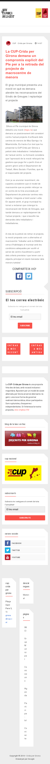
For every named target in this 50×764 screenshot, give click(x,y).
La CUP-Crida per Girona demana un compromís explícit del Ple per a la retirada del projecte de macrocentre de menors (25, 64)
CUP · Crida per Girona (22, 43)
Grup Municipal (25, 648)
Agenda (25, 692)
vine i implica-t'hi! (21, 410)
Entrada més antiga (37, 348)
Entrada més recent (13, 348)
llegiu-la (28, 129)
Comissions (25, 674)
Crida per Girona (33, 756)
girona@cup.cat (9, 618)
